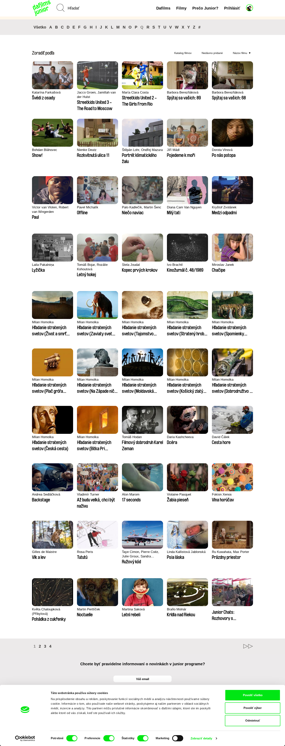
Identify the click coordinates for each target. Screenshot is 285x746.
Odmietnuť (252, 720)
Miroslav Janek (223, 265)
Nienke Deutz (87, 150)
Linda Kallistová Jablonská (186, 552)
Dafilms (163, 8)
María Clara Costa (135, 92)
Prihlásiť (232, 8)
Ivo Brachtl (175, 265)
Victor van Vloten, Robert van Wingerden (50, 209)
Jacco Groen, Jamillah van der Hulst (96, 95)
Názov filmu (240, 53)
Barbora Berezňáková (182, 92)
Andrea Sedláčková (46, 494)
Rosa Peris (85, 552)
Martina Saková (133, 609)
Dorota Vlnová (222, 150)
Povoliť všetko (253, 695)
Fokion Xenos (222, 494)
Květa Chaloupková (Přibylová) (46, 611)
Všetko (40, 27)
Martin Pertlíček (88, 609)
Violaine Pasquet (179, 494)
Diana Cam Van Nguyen (184, 207)
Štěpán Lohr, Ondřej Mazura (142, 150)
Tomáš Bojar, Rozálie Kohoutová (92, 267)
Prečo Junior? (205, 8)
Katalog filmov (183, 53)
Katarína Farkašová (46, 92)
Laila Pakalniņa (43, 265)
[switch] (108, 738)
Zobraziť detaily (201, 738)
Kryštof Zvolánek (224, 207)
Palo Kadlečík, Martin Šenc (141, 207)
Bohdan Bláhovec (44, 150)
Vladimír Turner (88, 494)
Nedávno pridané (212, 53)
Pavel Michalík (87, 207)
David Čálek (221, 437)
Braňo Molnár (176, 609)
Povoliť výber (253, 708)
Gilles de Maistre (44, 552)
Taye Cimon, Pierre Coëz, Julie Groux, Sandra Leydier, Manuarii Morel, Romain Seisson (140, 554)
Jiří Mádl (173, 150)
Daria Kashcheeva (180, 437)
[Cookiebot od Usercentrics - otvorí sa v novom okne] (25, 738)
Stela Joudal (131, 265)
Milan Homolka (43, 322)
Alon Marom (130, 494)
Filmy (181, 8)
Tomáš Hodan (132, 437)
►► (248, 646)
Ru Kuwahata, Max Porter (230, 552)
